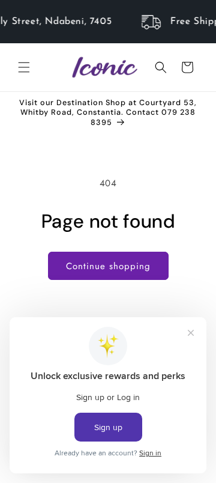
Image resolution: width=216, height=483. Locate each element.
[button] (24, 67)
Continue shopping (108, 266)
